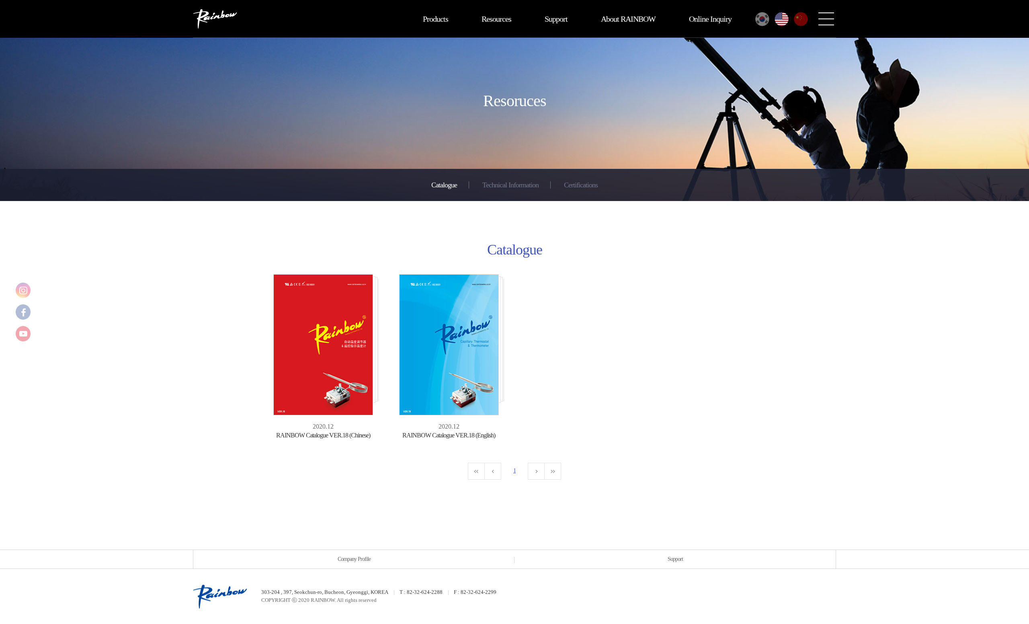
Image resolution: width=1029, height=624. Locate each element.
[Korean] (762, 19)
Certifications (581, 185)
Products (435, 18)
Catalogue (444, 185)
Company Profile (354, 559)
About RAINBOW (628, 18)
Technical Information (510, 185)
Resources (496, 18)
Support (556, 18)
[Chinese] (801, 19)
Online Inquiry (710, 18)
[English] (782, 19)
